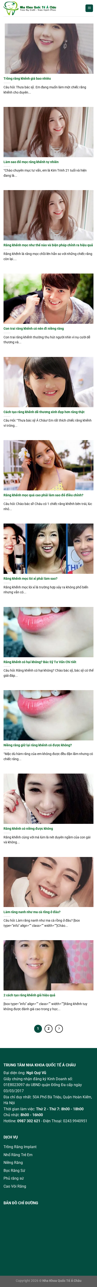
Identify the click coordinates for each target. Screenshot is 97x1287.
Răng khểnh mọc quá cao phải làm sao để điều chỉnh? (43, 495)
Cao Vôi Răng (15, 1186)
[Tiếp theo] (59, 1029)
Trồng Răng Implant (20, 1147)
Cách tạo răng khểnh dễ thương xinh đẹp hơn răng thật (44, 412)
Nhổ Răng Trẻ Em (18, 1155)
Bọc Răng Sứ (14, 1170)
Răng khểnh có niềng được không (28, 828)
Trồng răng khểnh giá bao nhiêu (27, 78)
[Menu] (89, 8)
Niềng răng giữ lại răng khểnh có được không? (38, 745)
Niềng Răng (13, 1162)
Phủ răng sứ (14, 1178)
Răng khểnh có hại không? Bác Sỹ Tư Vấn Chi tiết (40, 662)
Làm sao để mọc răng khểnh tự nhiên (31, 162)
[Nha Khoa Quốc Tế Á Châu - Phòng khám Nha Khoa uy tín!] (35, 8)
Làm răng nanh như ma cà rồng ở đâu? (32, 912)
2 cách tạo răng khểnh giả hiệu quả (29, 995)
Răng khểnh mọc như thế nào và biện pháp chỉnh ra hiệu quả (48, 245)
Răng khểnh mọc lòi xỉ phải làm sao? (30, 578)
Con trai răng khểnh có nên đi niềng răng (34, 328)
